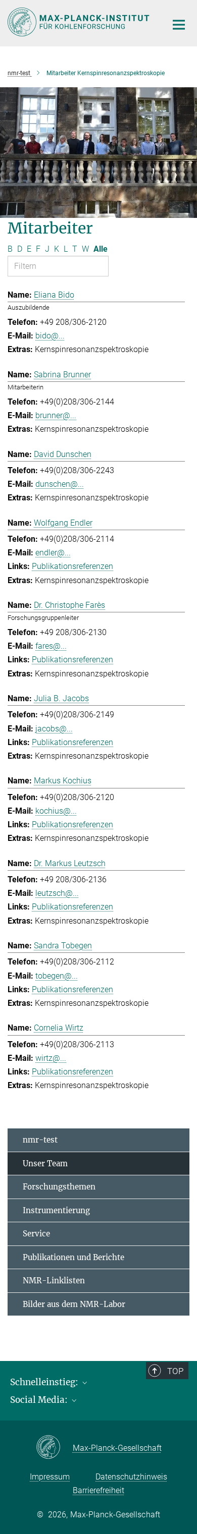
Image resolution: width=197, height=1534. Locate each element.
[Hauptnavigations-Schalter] (179, 25)
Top (175, 1371)
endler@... (53, 552)
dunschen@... (59, 484)
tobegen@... (56, 976)
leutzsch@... (57, 893)
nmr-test (40, 1140)
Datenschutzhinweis (131, 1477)
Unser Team (45, 1163)
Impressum (50, 1477)
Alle (100, 249)
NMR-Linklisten (54, 1280)
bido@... (50, 335)
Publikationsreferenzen (72, 566)
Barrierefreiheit (98, 1490)
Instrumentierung (56, 1210)
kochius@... (56, 811)
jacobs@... (54, 728)
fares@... (51, 646)
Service (36, 1233)
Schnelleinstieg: (45, 1382)
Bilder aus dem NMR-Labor (74, 1304)
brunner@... (55, 415)
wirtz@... (50, 1058)
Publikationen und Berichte (73, 1257)
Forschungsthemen (59, 1186)
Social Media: (40, 1400)
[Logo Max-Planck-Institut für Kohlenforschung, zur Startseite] (80, 22)
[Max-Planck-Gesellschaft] (54, 1448)
